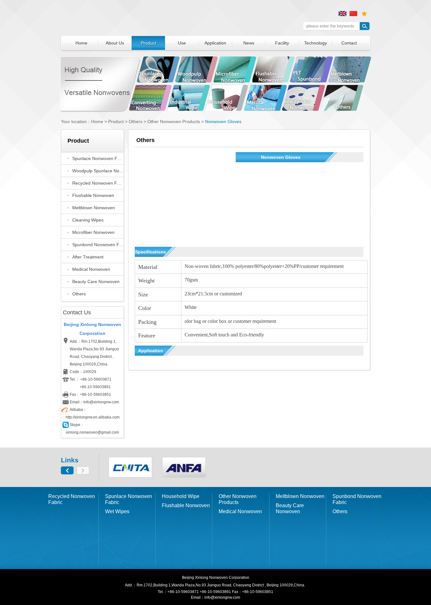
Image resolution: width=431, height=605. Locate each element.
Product (148, 42)
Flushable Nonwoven (93, 195)
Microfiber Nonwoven (93, 232)
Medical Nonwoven (91, 269)
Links (70, 460)
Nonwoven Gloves (223, 121)
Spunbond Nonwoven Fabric (98, 244)
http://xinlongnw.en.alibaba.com (93, 417)
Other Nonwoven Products (238, 499)
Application (215, 42)
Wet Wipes (117, 511)
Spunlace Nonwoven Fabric (98, 158)
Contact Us (77, 312)
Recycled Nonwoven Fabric (98, 183)
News (248, 42)
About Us (115, 42)
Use (182, 42)
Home (81, 42)
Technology (315, 42)
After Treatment (87, 256)
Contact (349, 42)
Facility (282, 42)
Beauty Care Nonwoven (96, 281)
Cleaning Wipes (87, 219)
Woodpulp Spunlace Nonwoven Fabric (98, 170)
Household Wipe (180, 496)
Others (135, 121)
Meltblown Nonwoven (93, 207)
